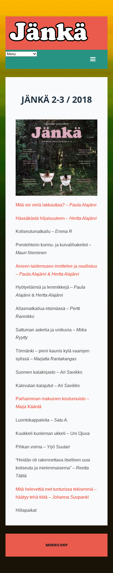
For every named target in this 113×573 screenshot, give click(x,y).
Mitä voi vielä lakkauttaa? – (56, 205)
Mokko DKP (56, 544)
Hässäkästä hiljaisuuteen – (56, 218)
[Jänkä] (56, 33)
